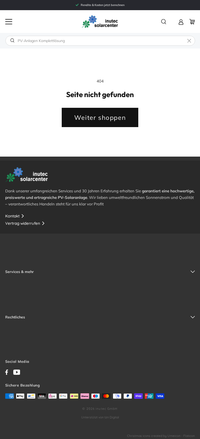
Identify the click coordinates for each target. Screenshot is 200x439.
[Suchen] (12, 40)
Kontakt (12, 215)
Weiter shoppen (100, 117)
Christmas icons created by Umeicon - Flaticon (161, 436)
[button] (8, 21)
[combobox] (100, 41)
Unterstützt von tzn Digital (100, 417)
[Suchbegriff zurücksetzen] (189, 41)
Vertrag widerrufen (22, 223)
